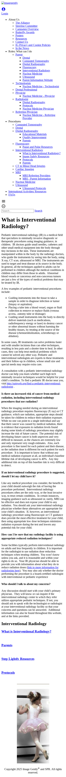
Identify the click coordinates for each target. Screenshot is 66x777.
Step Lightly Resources (17, 659)
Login (4, 12)
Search (38, 210)
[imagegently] (9, 2)
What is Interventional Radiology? (26, 631)
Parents (6, 645)
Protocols (8, 672)
